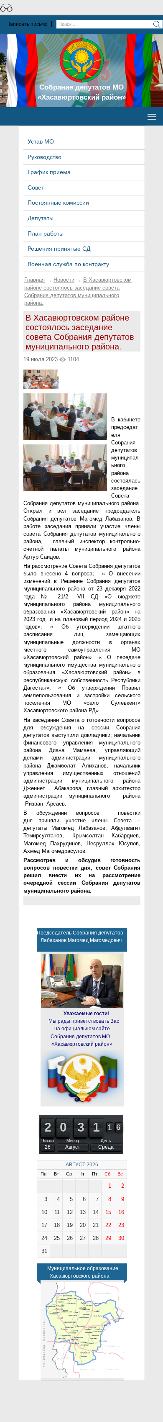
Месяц (72, 1140)
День (106, 1140)
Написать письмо (27, 24)
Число (47, 1140)
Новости (63, 280)
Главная (34, 280)
